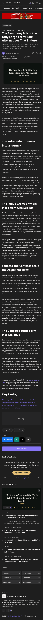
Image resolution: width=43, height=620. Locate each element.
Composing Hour (23, 478)
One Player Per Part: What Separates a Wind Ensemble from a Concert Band (21, 560)
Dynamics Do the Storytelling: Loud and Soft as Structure (22, 541)
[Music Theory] (27, 8)
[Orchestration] (17, 547)
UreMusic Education (12, 3)
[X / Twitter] (22, 439)
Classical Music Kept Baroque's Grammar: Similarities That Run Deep (20, 531)
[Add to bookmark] (39, 490)
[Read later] (33, 53)
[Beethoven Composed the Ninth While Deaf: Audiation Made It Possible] (21, 499)
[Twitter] (7, 610)
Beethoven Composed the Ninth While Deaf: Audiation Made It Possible (21, 517)
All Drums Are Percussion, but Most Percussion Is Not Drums (22, 551)
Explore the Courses (21, 473)
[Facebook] (7, 439)
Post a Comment (21, 449)
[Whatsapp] (16, 439)
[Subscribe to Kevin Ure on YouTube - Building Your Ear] (21, 16)
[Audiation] (6, 8)
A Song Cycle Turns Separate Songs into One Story (19, 400)
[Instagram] (3, 610)
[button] (36, 53)
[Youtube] (10, 610)
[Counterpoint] (11, 578)
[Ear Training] (16, 8)
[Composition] (7, 430)
